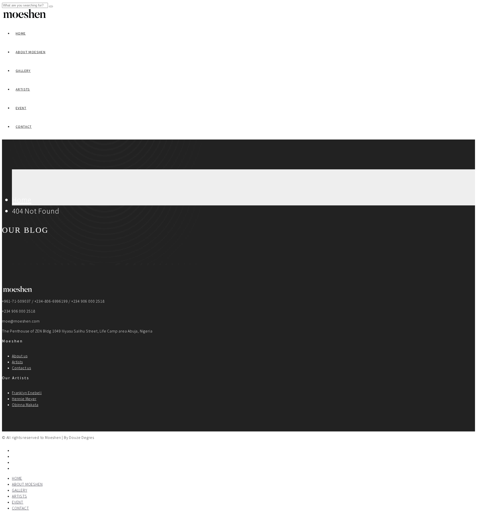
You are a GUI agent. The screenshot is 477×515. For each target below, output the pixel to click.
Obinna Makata (25, 404)
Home (21, 199)
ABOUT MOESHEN (30, 52)
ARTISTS (23, 89)
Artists (17, 361)
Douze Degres (81, 437)
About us (19, 355)
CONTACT (24, 126)
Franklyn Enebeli (27, 392)
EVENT (21, 108)
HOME (21, 33)
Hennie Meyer (24, 398)
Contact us (21, 367)
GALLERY (23, 70)
